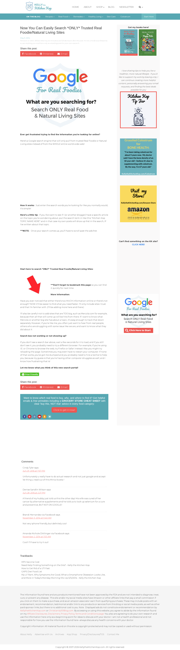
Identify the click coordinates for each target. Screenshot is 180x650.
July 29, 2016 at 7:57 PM (34, 471)
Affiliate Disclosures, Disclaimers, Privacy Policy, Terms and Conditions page (65, 614)
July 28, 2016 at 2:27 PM (34, 493)
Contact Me (113, 634)
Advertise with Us (43, 634)
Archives (59, 634)
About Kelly (26, 634)
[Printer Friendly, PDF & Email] (29, 374)
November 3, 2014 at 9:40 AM (37, 518)
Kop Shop (72, 634)
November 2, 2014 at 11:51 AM (37, 537)
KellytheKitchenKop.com (33, 610)
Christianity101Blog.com (61, 610)
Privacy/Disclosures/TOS (92, 634)
